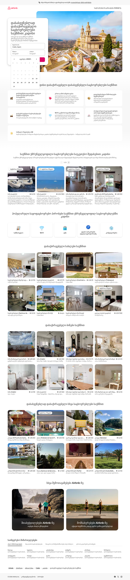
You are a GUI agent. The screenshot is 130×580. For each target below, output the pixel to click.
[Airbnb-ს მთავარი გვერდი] (13, 8)
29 (33, 82)
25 (18, 82)
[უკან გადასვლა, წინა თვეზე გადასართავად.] (14, 59)
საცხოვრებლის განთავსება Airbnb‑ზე (107, 8)
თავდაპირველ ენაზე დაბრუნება (81, 2)
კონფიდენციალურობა (28, 577)
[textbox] (19, 54)
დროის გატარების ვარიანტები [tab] (85, 544)
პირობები (40, 577)
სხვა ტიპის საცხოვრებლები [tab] (33, 544)
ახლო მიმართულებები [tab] (15, 544)
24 (14, 82)
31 (14, 86)
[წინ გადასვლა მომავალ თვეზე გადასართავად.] (36, 59)
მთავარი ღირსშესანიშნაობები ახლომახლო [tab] (59, 544)
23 (36, 78)
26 (21, 82)
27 (25, 82)
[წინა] (61, 162)
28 (29, 82)
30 (36, 82)
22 (33, 78)
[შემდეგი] (68, 162)
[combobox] (27, 47)
